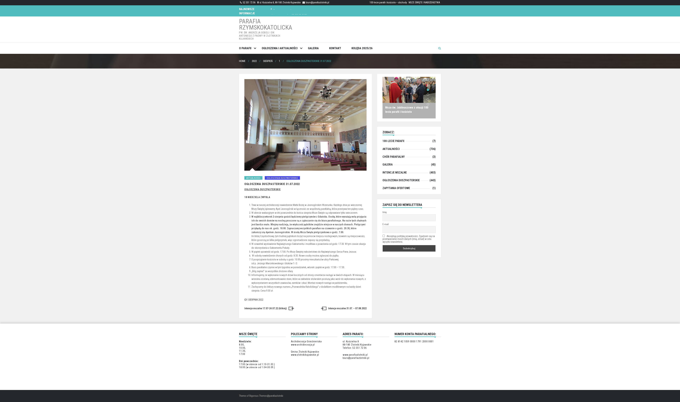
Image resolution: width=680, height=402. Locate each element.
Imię (384, 212)
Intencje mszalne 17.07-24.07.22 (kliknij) (265, 308)
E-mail (385, 224)
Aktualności (253, 178)
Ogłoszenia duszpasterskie (282, 178)
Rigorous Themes (258, 395)
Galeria (313, 48)
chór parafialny (393, 156)
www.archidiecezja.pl (303, 344)
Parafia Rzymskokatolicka (265, 24)
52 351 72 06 (249, 2)
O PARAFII (245, 48)
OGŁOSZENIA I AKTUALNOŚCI (280, 48)
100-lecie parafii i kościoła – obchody (388, 2)
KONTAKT (335, 48)
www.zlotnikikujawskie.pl (305, 354)
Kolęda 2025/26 (362, 48)
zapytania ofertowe (396, 188)
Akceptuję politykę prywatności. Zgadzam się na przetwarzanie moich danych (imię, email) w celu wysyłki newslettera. (408, 239)
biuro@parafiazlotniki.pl (317, 2)
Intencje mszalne (394, 172)
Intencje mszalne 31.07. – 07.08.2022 (347, 308)
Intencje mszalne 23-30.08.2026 (289, 10)
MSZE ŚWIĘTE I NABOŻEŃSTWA (424, 2)
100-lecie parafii (393, 141)
